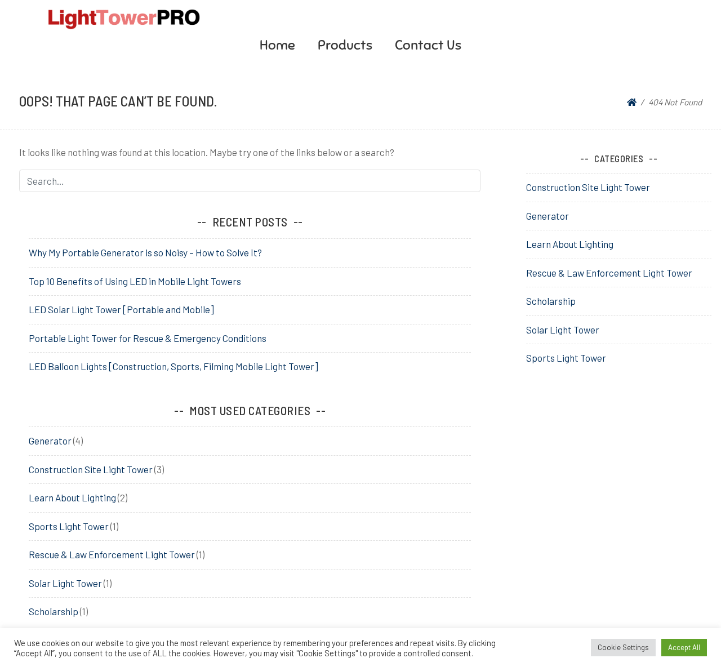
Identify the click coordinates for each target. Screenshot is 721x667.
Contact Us (428, 45)
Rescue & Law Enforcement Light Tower (112, 554)
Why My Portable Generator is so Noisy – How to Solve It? (145, 252)
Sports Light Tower (69, 526)
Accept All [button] (684, 647)
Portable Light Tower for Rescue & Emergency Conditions (147, 338)
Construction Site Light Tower (91, 469)
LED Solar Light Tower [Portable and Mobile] (121, 309)
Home (277, 45)
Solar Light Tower (65, 583)
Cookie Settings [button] (623, 647)
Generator (50, 440)
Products (345, 45)
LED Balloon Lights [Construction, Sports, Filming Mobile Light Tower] (173, 366)
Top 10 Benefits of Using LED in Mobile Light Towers (135, 281)
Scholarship (53, 611)
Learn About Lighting (72, 497)
